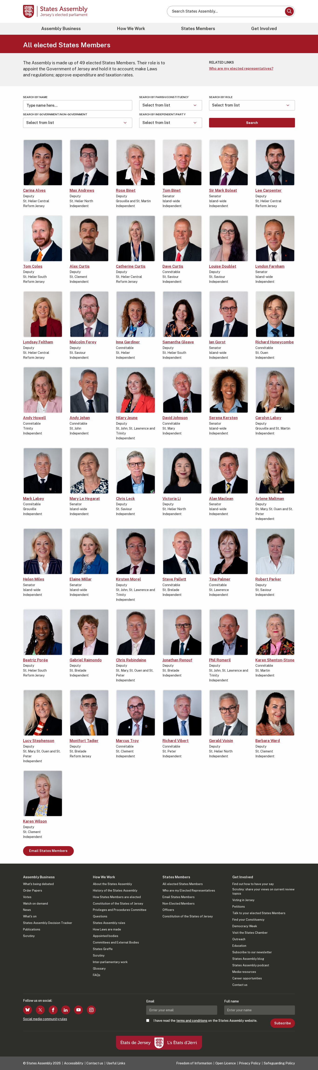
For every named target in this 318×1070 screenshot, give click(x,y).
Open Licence (225, 1063)
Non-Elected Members (178, 903)
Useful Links (115, 1063)
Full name (231, 1001)
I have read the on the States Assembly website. (205, 1020)
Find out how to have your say (253, 884)
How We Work (131, 28)
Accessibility (73, 1063)
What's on (30, 916)
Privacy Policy (249, 1063)
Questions (100, 916)
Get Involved (264, 28)
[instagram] (91, 1009)
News (27, 910)
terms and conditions (191, 1020)
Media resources (244, 972)
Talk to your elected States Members (258, 913)
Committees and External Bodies (116, 942)
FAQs (96, 975)
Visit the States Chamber (250, 932)
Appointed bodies (105, 936)
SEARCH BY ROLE (221, 97)
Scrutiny (29, 936)
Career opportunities (247, 978)
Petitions (238, 906)
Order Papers (32, 890)
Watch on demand (35, 903)
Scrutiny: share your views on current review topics (263, 891)
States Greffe (103, 949)
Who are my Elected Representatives (188, 890)
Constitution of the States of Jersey (118, 903)
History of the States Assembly (115, 890)
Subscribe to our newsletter (252, 952)
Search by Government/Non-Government (55, 114)
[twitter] (40, 1009)
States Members (198, 28)
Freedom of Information (194, 1063)
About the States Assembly (112, 884)
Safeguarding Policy (279, 1063)
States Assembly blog (248, 959)
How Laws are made (107, 929)
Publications (31, 929)
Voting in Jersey (243, 900)
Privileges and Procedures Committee (119, 910)
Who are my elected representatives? (241, 68)
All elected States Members (182, 884)
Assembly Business (61, 28)
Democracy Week (244, 926)
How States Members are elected (117, 897)
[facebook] (53, 1009)
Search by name (35, 97)
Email (150, 1001)
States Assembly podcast (250, 965)
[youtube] (78, 1009)
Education (239, 945)
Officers (168, 910)
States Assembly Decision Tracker (47, 923)
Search (252, 123)
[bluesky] (27, 1009)
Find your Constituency (248, 919)
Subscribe (282, 1023)
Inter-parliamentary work (110, 962)
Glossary (99, 968)
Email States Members (48, 851)
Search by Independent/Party (162, 114)
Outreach (238, 939)
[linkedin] (65, 1009)
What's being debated (38, 884)
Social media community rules (45, 1019)
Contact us (239, 985)
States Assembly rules (109, 923)
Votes (27, 897)
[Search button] (289, 11)
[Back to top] (306, 1054)
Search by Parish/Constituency (164, 97)
